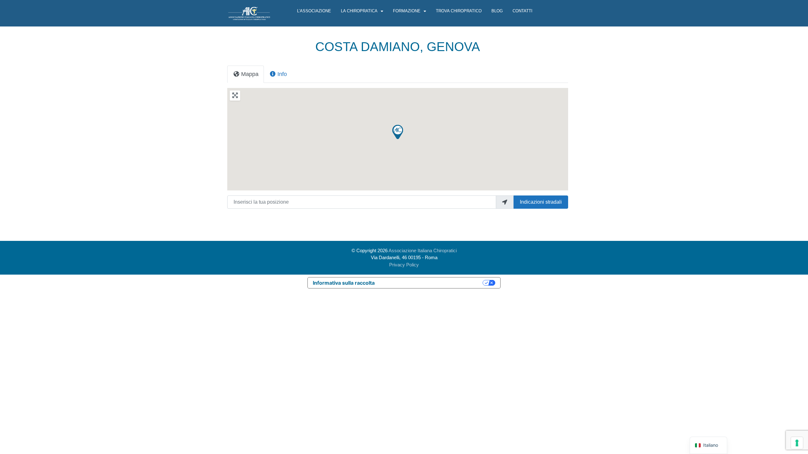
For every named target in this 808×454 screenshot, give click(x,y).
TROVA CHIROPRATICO (459, 11)
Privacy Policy (404, 264)
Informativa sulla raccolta (344, 283)
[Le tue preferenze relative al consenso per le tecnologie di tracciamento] (797, 443)
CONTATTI (522, 11)
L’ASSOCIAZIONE (314, 11)
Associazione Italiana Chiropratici (423, 250)
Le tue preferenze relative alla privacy (431, 283)
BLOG (497, 11)
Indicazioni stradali (541, 202)
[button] (397, 132)
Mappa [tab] (249, 74)
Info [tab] (282, 74)
